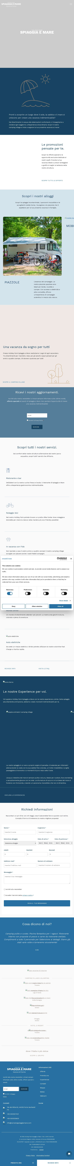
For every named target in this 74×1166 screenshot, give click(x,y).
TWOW (41, 1149)
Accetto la (36, 420)
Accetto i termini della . (19, 895)
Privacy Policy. (39, 420)
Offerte (42, 1071)
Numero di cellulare (45, 861)
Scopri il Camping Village (14, 382)
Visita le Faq (44, 668)
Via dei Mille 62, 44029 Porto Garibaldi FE (21, 1108)
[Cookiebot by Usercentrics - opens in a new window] (58, 558)
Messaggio (8, 872)
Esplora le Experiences (15, 795)
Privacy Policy (30, 1155)
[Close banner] (71, 558)
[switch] (28, 593)
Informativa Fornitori (43, 1155)
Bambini (29, 850)
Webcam (43, 1096)
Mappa (42, 1088)
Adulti (6, 850)
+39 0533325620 (13, 1118)
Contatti (43, 1084)
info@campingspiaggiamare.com (19, 1123)
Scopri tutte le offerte (52, 180)
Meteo (42, 1092)
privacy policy (27, 895)
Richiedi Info (10, 668)
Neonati (52, 850)
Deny (13, 606)
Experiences (44, 1080)
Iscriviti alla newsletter (14, 889)
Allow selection (37, 606)
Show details (63, 600)
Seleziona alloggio (11, 839)
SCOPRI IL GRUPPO (37, 1055)
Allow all (60, 606)
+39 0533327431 (13, 1114)
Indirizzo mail (9, 861)
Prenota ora (44, 1075)
